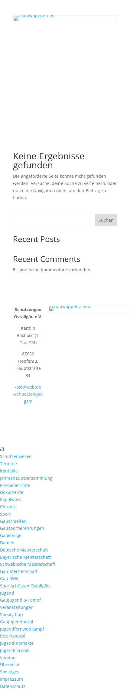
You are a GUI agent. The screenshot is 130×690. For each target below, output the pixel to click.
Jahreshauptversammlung (26, 478)
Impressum (11, 679)
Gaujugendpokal (16, 622)
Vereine (7, 657)
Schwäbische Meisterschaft (27, 564)
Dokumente (11, 492)
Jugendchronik (14, 650)
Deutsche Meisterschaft (24, 550)
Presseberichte (15, 485)
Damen (7, 542)
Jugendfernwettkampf (22, 629)
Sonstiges (9, 672)
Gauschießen (13, 521)
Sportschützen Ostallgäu (25, 586)
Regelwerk (10, 499)
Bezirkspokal (12, 636)
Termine (8, 463)
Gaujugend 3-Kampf (20, 600)
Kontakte (9, 471)
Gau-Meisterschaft (18, 571)
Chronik (8, 507)
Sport (5, 514)
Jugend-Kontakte (17, 643)
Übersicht (10, 664)
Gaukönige (10, 535)
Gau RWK (9, 578)
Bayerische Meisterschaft (25, 557)
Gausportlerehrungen (22, 528)
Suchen (106, 220)
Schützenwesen (16, 456)
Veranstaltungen (17, 607)
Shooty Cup (11, 614)
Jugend (7, 593)
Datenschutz (12, 686)
